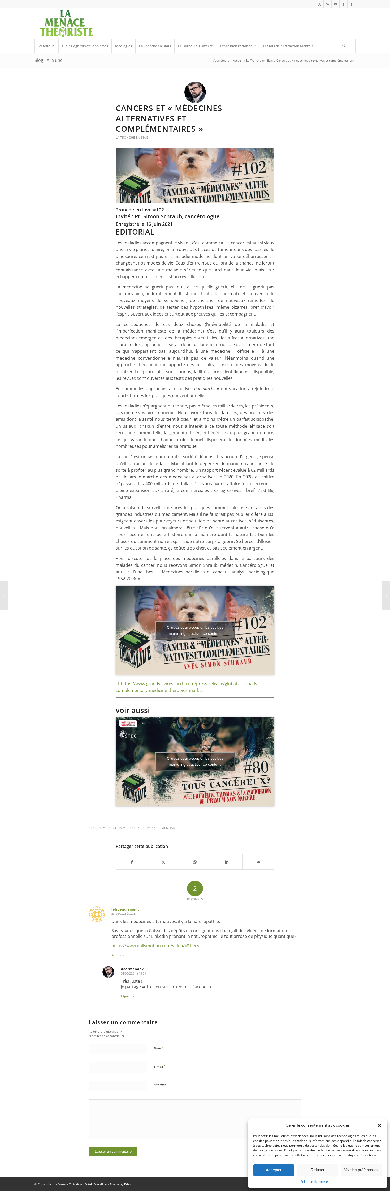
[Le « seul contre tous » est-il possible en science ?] (386, 595)
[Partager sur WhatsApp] (195, 861)
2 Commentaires (126, 828)
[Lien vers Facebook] (343, 4)
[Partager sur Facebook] (132, 861)
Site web (160, 1085)
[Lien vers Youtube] (335, 4)
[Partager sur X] (163, 861)
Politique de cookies (315, 1181)
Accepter (273, 1170)
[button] (379, 1125)
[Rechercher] (344, 46)
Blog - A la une (48, 60)
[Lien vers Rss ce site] (327, 4)
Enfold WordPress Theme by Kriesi (108, 1184)
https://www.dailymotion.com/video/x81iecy (155, 945)
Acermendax (164, 828)
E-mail (160, 1066)
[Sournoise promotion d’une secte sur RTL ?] (4, 595)
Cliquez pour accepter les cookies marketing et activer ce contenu (195, 630)
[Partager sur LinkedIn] (226, 861)
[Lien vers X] (319, 4)
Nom (159, 1047)
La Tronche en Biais (132, 137)
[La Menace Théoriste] (66, 23)
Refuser (317, 1170)
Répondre (118, 955)
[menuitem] (46, 46)
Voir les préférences (361, 1170)
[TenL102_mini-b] (195, 175)
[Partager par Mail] (258, 861)
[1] (195, 484)
